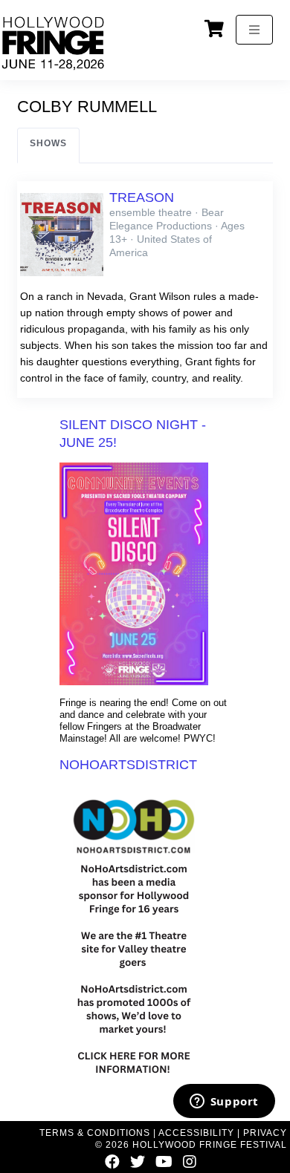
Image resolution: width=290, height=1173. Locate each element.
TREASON (141, 197)
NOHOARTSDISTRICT (128, 764)
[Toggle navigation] (254, 30)
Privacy (265, 1133)
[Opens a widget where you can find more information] (224, 1102)
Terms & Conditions (94, 1133)
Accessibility (196, 1133)
